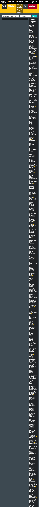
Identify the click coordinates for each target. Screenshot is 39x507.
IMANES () (31, 495)
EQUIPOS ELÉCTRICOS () (33, 89)
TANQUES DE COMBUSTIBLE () (32, 490)
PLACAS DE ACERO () (32, 387)
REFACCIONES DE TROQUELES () (31, 469)
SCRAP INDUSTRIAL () (32, 156)
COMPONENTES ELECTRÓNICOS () (32, 59)
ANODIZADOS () (31, 424)
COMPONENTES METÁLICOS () (31, 34)
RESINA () (31, 171)
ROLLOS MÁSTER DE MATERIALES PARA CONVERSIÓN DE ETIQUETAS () (32, 129)
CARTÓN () (31, 158)
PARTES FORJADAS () (32, 496)
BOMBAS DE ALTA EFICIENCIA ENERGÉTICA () (33, 255)
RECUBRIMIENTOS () (32, 106)
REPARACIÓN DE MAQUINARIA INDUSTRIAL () (31, 341)
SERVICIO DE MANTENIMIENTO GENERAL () (32, 153)
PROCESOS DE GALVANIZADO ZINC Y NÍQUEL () (32, 505)
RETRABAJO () (31, 160)
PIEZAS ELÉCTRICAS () (32, 358)
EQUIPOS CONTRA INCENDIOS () (32, 337)
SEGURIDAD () (31, 194)
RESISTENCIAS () (32, 427)
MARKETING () (31, 138)
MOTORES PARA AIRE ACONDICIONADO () (32, 378)
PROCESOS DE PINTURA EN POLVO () (33, 369)
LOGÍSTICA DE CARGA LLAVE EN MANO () (32, 385)
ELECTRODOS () (31, 116)
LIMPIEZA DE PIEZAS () (32, 374)
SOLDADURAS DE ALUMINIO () (32, 411)
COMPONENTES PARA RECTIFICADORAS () (32, 118)
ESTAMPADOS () (32, 80)
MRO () (30, 139)
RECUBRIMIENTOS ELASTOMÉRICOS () (32, 189)
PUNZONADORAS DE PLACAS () (32, 274)
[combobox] (10, 16)
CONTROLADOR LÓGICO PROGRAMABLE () (33, 376)
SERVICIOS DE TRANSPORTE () (32, 434)
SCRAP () (30, 143)
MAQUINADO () (31, 46)
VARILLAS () (31, 452)
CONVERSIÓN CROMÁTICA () (31, 123)
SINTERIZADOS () (32, 219)
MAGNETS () (31, 429)
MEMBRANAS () (31, 456)
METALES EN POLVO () (32, 240)
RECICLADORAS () (32, 425)
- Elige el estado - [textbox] (24, 16)
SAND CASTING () (32, 207)
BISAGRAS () (31, 107)
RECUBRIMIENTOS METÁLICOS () (32, 394)
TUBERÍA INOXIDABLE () (33, 436)
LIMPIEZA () (31, 323)
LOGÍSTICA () (31, 44)
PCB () (30, 241)
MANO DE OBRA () (32, 192)
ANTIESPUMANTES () (32, 488)
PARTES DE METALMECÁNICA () (32, 438)
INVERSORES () (31, 93)
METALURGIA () (31, 202)
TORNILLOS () (31, 224)
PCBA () (30, 74)
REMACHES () (31, 170)
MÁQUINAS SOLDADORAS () (32, 168)
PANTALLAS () (31, 137)
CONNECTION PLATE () (32, 423)
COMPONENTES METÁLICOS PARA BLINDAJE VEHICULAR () (33, 406)
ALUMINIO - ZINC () (32, 198)
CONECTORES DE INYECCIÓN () (31, 308)
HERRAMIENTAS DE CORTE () (32, 52)
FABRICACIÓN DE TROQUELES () (31, 310)
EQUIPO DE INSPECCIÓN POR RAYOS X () (33, 390)
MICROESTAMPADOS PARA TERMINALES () (32, 481)
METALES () (31, 318)
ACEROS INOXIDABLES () (33, 348)
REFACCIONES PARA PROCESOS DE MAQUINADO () (32, 431)
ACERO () (31, 31)
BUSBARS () (31, 252)
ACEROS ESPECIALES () (32, 401)
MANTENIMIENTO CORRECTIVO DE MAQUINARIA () (32, 295)
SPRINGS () (31, 365)
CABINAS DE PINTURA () (33, 142)
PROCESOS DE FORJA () (33, 497)
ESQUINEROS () (31, 356)
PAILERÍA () (31, 73)
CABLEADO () (31, 335)
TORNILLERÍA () (31, 32)
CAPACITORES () (32, 235)
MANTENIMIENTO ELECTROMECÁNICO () (32, 474)
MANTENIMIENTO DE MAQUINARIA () (32, 277)
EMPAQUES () (31, 67)
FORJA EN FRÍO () (32, 172)
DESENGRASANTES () (32, 463)
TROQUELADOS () (32, 53)
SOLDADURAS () (32, 161)
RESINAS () (31, 30)
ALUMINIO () (31, 26)
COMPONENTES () (32, 205)
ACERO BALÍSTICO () (32, 486)
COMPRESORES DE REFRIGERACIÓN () (32, 269)
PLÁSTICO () (31, 451)
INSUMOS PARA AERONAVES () (31, 271)
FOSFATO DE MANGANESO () (31, 177)
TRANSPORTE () (32, 483)
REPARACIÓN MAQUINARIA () (31, 334)
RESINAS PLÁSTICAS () (33, 48)
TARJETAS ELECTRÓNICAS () (32, 382)
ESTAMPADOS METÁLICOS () (31, 71)
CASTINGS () (31, 66)
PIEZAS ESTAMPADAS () (33, 82)
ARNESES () (31, 464)
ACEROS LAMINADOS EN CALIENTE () (33, 485)
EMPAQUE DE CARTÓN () (33, 193)
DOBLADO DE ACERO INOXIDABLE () (32, 200)
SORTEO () (31, 275)
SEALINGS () (31, 223)
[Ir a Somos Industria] (30, 6)
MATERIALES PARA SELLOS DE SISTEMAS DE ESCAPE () (33, 493)
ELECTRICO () (31, 133)
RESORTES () (31, 284)
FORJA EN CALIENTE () (32, 396)
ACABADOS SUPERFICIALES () (32, 403)
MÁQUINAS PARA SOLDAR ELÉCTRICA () (32, 458)
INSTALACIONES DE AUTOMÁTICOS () (32, 414)
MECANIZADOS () (32, 166)
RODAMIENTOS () (32, 231)
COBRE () (30, 45)
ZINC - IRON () (31, 210)
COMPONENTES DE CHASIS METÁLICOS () (32, 290)
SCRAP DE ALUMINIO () (33, 56)
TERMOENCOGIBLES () (32, 426)
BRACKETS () (31, 144)
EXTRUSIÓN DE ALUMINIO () (31, 41)
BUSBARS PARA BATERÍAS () (31, 120)
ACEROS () (31, 55)
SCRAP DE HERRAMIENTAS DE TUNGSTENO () (32, 420)
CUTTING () (31, 251)
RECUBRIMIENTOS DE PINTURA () (32, 226)
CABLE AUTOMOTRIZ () (33, 165)
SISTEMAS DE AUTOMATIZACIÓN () (32, 326)
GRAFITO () (31, 203)
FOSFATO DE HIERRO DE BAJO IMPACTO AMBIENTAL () (33, 478)
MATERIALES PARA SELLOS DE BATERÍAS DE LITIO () (33, 104)
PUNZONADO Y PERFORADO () (31, 372)
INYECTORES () (31, 349)
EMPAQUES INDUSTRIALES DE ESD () (32, 229)
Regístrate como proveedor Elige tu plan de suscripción (19, 8)
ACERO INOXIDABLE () (32, 62)
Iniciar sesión (34, 1)
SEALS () (30, 355)
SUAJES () (31, 279)
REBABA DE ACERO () (32, 61)
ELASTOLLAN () (31, 111)
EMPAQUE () (31, 57)
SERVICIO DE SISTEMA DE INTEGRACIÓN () (32, 301)
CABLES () (31, 380)
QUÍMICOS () (31, 124)
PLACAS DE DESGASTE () (33, 388)
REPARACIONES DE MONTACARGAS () (32, 163)
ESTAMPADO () (31, 47)
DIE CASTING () (31, 42)
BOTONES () (31, 383)
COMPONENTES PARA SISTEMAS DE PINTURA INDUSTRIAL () (32, 363)
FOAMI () (30, 322)
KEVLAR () (31, 159)
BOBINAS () (31, 475)
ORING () (30, 280)
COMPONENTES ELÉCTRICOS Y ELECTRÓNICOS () (32, 186)
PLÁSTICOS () (31, 324)
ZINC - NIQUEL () (32, 155)
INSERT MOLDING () (32, 115)
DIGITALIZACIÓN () (32, 91)
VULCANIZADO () (32, 257)
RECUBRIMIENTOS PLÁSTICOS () (32, 233)
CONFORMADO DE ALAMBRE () (32, 259)
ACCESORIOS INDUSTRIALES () (32, 442)
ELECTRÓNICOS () (32, 204)
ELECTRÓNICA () (31, 397)
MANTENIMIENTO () (32, 440)
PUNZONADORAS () (32, 392)
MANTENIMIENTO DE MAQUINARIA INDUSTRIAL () (32, 501)
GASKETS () (31, 78)
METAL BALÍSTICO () (32, 191)
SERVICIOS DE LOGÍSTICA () (31, 409)
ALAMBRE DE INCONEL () (33, 239)
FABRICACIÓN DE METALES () (31, 237)
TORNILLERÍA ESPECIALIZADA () (32, 109)
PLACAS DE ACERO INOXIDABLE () (32, 174)
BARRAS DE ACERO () (32, 99)
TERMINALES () (31, 79)
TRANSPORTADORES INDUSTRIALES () (32, 306)
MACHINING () (31, 126)
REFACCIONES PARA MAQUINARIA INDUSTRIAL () (32, 246)
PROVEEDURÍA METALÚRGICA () (32, 209)
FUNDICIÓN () (31, 183)
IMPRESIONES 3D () (32, 499)
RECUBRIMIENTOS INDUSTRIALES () (32, 352)
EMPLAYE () (31, 132)
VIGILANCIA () (31, 354)
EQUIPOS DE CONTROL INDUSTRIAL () (32, 360)
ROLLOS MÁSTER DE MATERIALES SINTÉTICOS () (33, 217)
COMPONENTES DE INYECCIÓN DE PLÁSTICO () (33, 38)
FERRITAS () (31, 145)
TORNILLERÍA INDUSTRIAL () (31, 287)
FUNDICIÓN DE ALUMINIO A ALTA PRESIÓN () (33, 444)
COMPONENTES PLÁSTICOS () (31, 196)
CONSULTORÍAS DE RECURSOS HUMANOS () (32, 461)
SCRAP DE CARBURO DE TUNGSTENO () (33, 76)
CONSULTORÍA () (32, 90)
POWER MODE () (32, 212)
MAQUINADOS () (32, 25)
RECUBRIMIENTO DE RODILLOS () (32, 329)
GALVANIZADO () (32, 285)
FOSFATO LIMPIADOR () (33, 317)
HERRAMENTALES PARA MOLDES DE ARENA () (32, 466)
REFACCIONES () (31, 350)
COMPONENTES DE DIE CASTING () (32, 320)
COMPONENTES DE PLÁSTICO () (32, 266)
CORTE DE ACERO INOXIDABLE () (32, 221)
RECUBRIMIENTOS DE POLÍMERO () (32, 367)
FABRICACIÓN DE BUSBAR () (31, 346)
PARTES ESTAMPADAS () (33, 140)
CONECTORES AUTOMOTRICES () (32, 243)
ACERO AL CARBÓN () (32, 50)
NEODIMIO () (31, 415)
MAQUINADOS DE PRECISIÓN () (32, 399)
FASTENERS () (31, 85)
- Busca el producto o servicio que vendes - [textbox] (9, 16)
